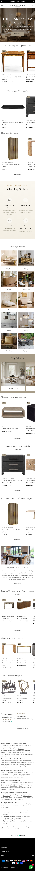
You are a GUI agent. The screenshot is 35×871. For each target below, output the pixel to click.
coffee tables (21, 764)
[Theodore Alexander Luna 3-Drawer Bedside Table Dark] (13, 465)
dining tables (13, 786)
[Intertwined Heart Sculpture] (24, 686)
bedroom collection (25, 772)
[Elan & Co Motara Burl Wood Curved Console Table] (8, 649)
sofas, (32, 762)
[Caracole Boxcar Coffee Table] (13, 413)
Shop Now (17, 174)
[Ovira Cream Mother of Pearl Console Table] (24, 649)
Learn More (17, 583)
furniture (15, 827)
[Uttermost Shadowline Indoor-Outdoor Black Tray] (13, 107)
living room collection (8, 760)
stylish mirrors (4, 797)
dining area (18, 750)
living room (21, 749)
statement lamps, (27, 796)
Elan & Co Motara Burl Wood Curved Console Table (8, 663)
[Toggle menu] (2, 5)
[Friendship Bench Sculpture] (8, 686)
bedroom (3, 750)
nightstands (25, 774)
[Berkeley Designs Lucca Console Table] (8, 605)
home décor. (6, 796)
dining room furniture (6, 784)
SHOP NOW (17, 34)
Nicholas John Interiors (8, 745)
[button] (15, 719)
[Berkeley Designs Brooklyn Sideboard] (24, 605)
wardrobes (13, 774)
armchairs (7, 764)
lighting (31, 794)
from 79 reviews (6, 721)
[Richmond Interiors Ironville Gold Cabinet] (13, 149)
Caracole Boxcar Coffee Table (10, 428)
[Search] (29, 5)
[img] (7, 719)
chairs (20, 786)
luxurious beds (4, 774)
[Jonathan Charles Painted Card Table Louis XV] (13, 61)
